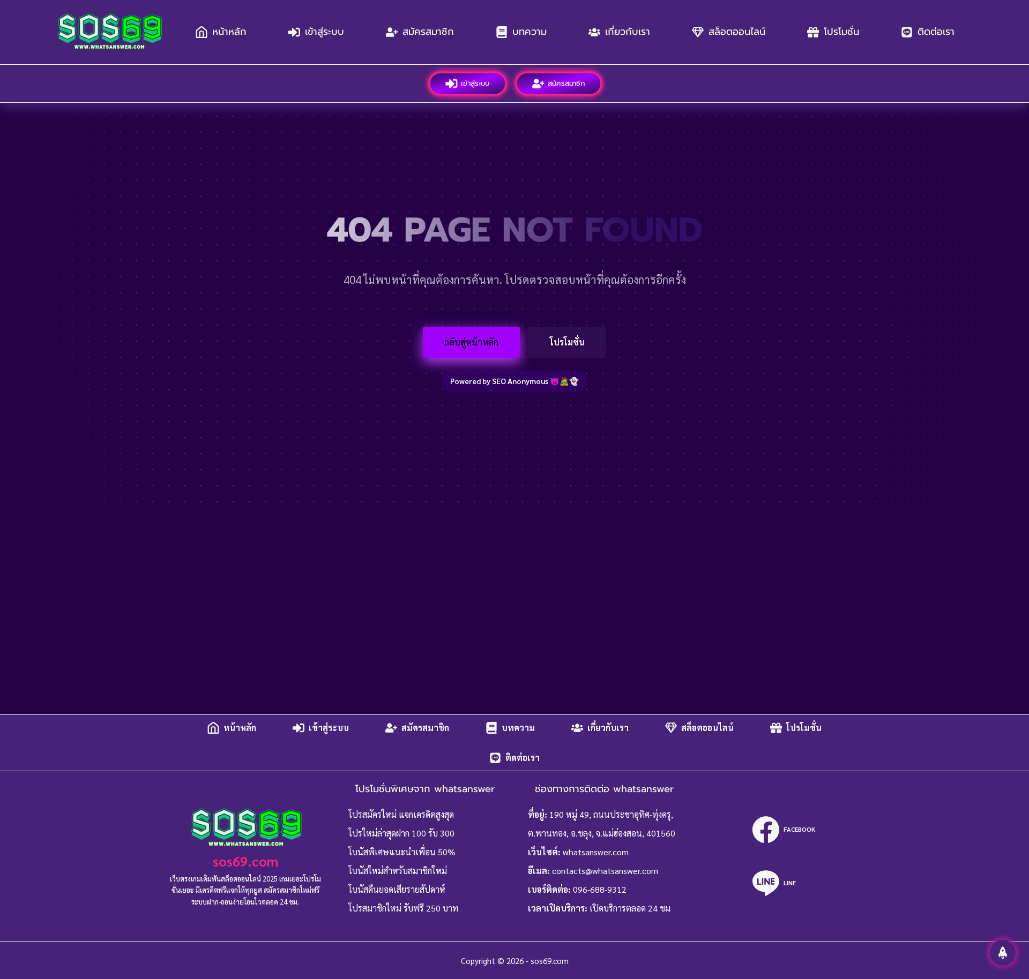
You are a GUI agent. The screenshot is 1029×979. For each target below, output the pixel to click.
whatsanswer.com (596, 851)
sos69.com (245, 861)
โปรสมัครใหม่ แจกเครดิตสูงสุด (401, 814)
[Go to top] (1003, 953)
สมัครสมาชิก (428, 31)
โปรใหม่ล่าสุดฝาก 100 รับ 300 (401, 833)
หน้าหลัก (229, 31)
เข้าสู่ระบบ (324, 31)
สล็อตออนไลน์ (737, 31)
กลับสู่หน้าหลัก (471, 342)
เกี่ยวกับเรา (627, 31)
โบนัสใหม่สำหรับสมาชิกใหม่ (397, 870)
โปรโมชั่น (841, 31)
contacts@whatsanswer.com (605, 870)
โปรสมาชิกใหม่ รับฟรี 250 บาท (403, 908)
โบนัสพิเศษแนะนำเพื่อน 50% (402, 851)
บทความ (529, 31)
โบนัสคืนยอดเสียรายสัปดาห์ (396, 889)
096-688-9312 (600, 889)
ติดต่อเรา (936, 31)
